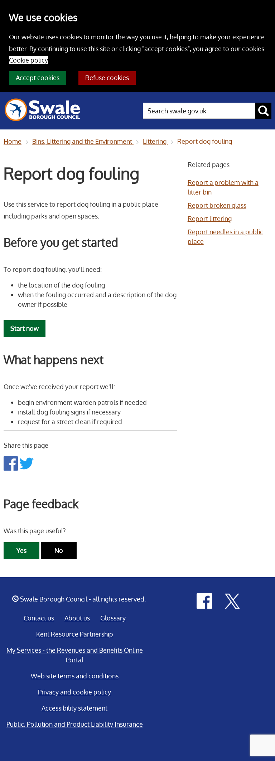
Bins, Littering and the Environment (83, 141)
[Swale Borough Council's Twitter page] (232, 600)
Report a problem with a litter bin (223, 187)
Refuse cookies (107, 78)
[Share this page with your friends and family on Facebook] (11, 463)
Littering (155, 141)
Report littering (210, 218)
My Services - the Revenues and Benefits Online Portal (74, 655)
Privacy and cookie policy (74, 692)
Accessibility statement (74, 708)
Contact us (39, 618)
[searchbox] (199, 111)
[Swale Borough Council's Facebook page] (204, 600)
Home (12, 141)
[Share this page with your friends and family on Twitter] (26, 463)
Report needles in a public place (225, 236)
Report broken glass (217, 205)
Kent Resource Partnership (74, 634)
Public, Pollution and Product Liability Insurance (74, 724)
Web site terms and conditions (75, 676)
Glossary (113, 618)
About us (77, 618)
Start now (24, 328)
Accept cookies (37, 78)
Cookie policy (28, 60)
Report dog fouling (204, 141)
